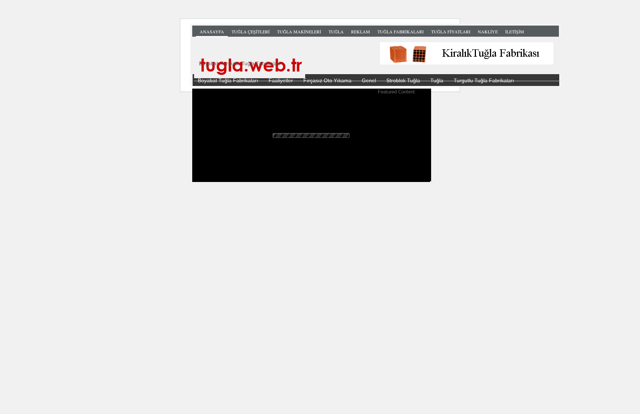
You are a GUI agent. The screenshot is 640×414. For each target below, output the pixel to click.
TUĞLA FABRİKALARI (400, 31)
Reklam (360, 31)
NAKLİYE (488, 31)
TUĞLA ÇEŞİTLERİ (250, 31)
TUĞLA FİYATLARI (450, 31)
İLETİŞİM (514, 31)
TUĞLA (336, 31)
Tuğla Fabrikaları (377, 65)
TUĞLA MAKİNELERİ (299, 31)
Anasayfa (212, 31)
